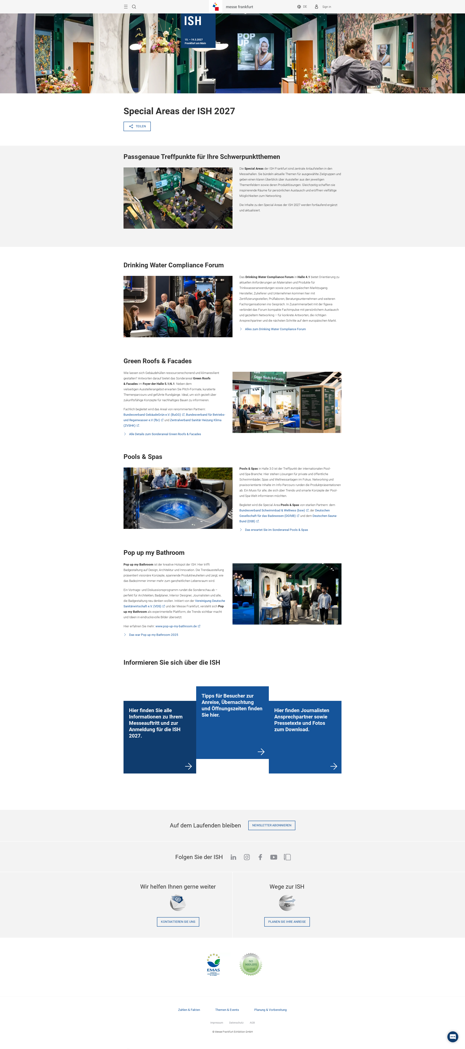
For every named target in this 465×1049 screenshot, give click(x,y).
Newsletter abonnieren (271, 825)
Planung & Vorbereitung (270, 1010)
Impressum (216, 1022)
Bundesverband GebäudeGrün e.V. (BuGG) (152, 414)
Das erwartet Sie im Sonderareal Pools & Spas (276, 530)
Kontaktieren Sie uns (178, 922)
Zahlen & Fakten (189, 1010)
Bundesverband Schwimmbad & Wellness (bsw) (272, 510)
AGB (252, 1022)
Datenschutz (236, 1022)
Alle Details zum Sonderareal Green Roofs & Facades (164, 434)
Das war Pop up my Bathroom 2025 (153, 635)
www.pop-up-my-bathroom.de (176, 626)
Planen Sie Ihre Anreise (287, 922)
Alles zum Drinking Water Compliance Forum (275, 329)
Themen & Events (227, 1010)
